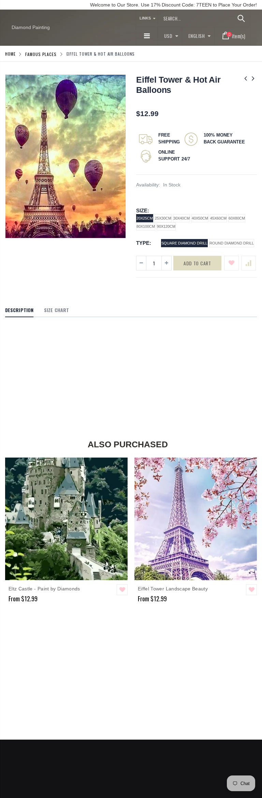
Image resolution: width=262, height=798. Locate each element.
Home (10, 54)
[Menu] (147, 36)
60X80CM (237, 218)
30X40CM (181, 218)
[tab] (19, 310)
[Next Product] (253, 78)
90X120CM (166, 226)
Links (145, 18)
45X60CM (218, 218)
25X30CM (163, 218)
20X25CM (144, 218)
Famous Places (41, 54)
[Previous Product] (245, 78)
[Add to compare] (248, 263)
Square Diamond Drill (184, 243)
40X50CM (200, 218)
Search (241, 18)
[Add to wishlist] (231, 263)
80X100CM (145, 226)
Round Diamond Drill (231, 243)
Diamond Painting (31, 27)
